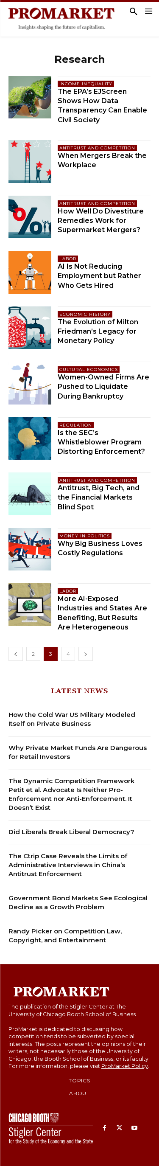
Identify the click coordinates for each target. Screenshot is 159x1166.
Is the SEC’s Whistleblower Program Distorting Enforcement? (101, 442)
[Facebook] (104, 1128)
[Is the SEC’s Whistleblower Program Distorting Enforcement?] (29, 438)
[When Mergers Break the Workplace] (29, 161)
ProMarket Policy (124, 1066)
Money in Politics (84, 536)
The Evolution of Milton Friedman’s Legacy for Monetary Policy (98, 331)
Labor (67, 258)
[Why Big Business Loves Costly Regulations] (29, 549)
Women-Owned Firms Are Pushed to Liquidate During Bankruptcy (103, 386)
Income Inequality (85, 84)
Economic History (85, 314)
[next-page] (85, 654)
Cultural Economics (88, 369)
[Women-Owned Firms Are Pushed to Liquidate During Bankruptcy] (29, 383)
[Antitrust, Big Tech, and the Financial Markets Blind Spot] (29, 493)
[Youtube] (134, 1128)
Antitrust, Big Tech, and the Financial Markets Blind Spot (98, 497)
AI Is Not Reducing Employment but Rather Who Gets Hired (99, 275)
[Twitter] (119, 1128)
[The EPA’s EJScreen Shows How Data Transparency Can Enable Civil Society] (29, 97)
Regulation (75, 425)
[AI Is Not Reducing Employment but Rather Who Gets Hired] (29, 272)
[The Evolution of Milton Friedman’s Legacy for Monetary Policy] (29, 327)
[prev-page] (15, 654)
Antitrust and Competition (97, 148)
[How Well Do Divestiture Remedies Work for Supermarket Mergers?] (29, 217)
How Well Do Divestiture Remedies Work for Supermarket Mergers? (101, 220)
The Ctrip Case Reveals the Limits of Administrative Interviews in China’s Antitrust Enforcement (67, 865)
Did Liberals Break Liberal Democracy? (71, 832)
